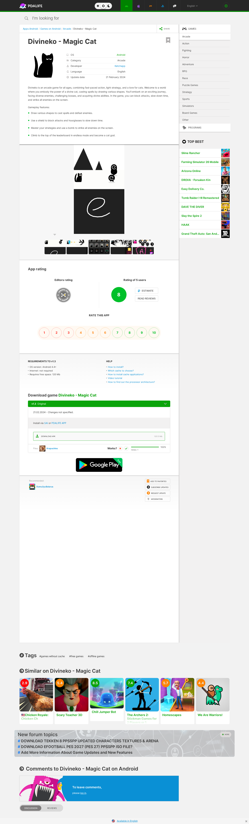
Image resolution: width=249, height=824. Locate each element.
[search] (118, 18)
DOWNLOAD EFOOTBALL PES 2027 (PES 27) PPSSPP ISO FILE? (75, 747)
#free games (76, 656)
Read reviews (146, 298)
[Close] (246, 821)
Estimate (147, 290)
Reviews (52, 808)
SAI (46, 423)
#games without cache (52, 656)
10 (154, 332)
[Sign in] (226, 6)
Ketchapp (120, 65)
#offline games (96, 656)
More (227, 734)
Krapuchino (52, 448)
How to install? (116, 367)
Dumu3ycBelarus (44, 486)
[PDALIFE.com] (29, 6)
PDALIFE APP (58, 423)
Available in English (127, 820)
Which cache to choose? (121, 370)
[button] (175, 147)
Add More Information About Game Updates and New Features (75, 752)
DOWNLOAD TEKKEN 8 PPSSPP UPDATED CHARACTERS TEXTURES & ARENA (88, 741)
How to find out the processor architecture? (131, 382)
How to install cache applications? (126, 374)
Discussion (30, 808)
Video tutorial (115, 378)
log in (83, 793)
